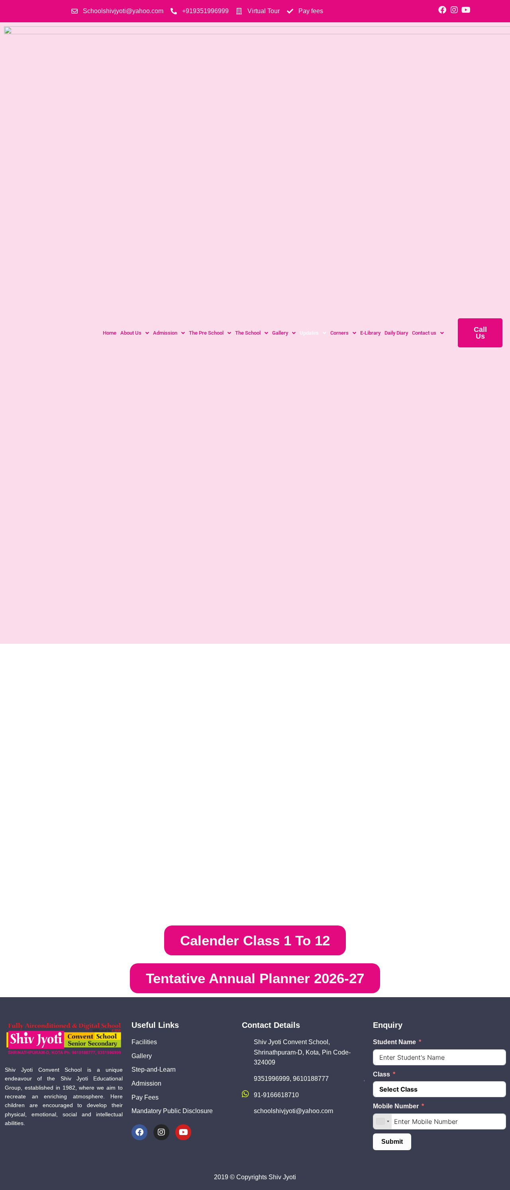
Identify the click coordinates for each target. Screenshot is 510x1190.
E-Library (370, 333)
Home (109, 333)
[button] (134, 333)
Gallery (280, 333)
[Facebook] (442, 10)
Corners (339, 333)
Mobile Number (396, 1106)
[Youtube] (466, 10)
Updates (309, 333)
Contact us (424, 333)
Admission (165, 333)
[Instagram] (454, 10)
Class (381, 1074)
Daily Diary (396, 333)
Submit (392, 1141)
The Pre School (206, 333)
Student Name (394, 1042)
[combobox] (382, 1121)
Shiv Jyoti (282, 1177)
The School (248, 333)
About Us (130, 333)
